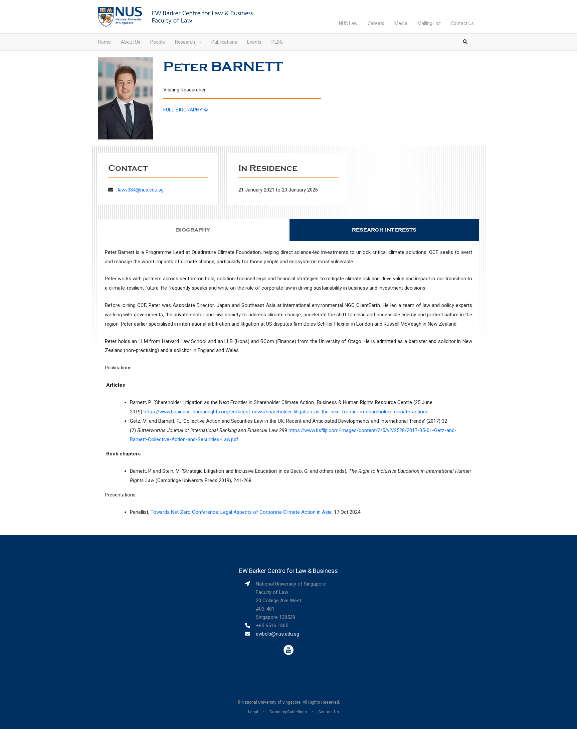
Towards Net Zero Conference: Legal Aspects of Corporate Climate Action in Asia (241, 512)
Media (400, 23)
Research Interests (384, 230)
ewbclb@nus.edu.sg (277, 634)
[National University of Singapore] (120, 16)
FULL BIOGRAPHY (183, 110)
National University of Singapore (271, 702)
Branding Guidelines (288, 712)
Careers (376, 23)
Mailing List (429, 23)
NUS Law (348, 23)
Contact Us (462, 23)
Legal (253, 712)
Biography (193, 230)
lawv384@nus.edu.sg (141, 190)
